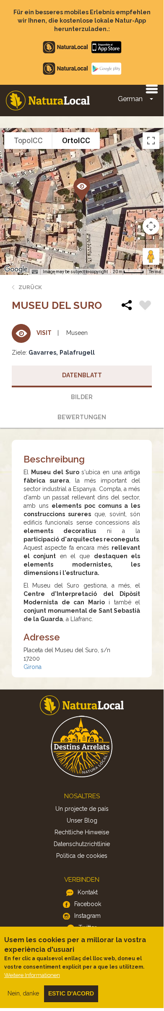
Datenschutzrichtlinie (82, 844)
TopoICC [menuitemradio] (28, 140)
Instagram (87, 915)
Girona (32, 667)
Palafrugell (77, 352)
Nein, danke (23, 993)
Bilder (82, 397)
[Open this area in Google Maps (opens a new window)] (16, 269)
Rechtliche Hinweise (82, 832)
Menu (151, 88)
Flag (145, 306)
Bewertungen (81, 417)
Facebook (87, 904)
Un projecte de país (82, 808)
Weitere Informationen (32, 975)
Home (48, 100)
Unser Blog (82, 820)
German (130, 99)
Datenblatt (82, 375)
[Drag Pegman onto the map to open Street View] (151, 256)
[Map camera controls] (151, 226)
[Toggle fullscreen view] (151, 140)
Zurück (30, 287)
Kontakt (88, 892)
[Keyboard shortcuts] (35, 272)
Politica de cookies (81, 855)
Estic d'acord (71, 993)
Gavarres (42, 352)
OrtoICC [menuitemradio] (76, 140)
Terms (155, 271)
